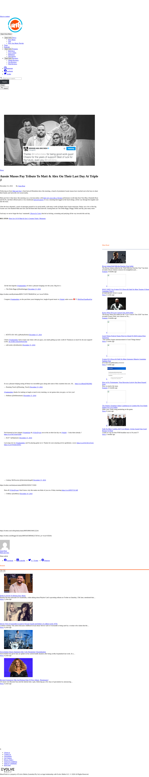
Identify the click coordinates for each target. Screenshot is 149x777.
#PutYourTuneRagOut (85, 299)
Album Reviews (13, 60)
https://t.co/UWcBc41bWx (12, 445)
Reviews (15, 58)
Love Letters (12, 53)
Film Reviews (12, 64)
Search (4, 82)
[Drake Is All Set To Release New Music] (18, 592)
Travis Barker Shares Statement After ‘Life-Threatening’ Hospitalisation (23, 652)
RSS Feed (7, 765)
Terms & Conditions (10, 762)
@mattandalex (21, 286)
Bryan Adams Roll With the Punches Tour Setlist (117, 266)
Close (2, 85)
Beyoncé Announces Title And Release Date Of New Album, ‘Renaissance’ (24, 680)
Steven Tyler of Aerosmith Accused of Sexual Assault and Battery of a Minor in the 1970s (28, 624)
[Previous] (1, 571)
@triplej (62, 299)
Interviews (11, 51)
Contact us (7, 754)
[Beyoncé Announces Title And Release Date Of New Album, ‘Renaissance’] (18, 676)
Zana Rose (21, 186)
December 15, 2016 (34, 289)
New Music (12, 40)
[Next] (4, 571)
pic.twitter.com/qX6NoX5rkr (18, 341)
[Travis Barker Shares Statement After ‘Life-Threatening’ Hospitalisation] (18, 648)
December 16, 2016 (26, 494)
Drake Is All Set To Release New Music (13, 596)
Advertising (8, 756)
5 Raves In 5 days (35, 213)
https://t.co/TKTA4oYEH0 (12, 434)
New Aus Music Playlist (16, 43)
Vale (9, 41)
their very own (52, 198)
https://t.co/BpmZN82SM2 (83, 384)
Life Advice (12, 56)
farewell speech (38, 200)
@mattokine (26, 432)
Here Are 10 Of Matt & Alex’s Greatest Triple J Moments (27, 218)
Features (15, 49)
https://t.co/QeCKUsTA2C (85, 443)
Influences (11, 54)
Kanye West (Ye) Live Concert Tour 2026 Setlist (117, 313)
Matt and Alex (17, 191)
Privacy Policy (8, 760)
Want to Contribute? (10, 763)
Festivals (7, 47)
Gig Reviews (12, 62)
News (14, 38)
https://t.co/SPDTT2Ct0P (70, 490)
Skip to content (5, 16)
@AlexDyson (36, 432)
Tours (6, 45)
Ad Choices (8, 758)
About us (7, 752)
